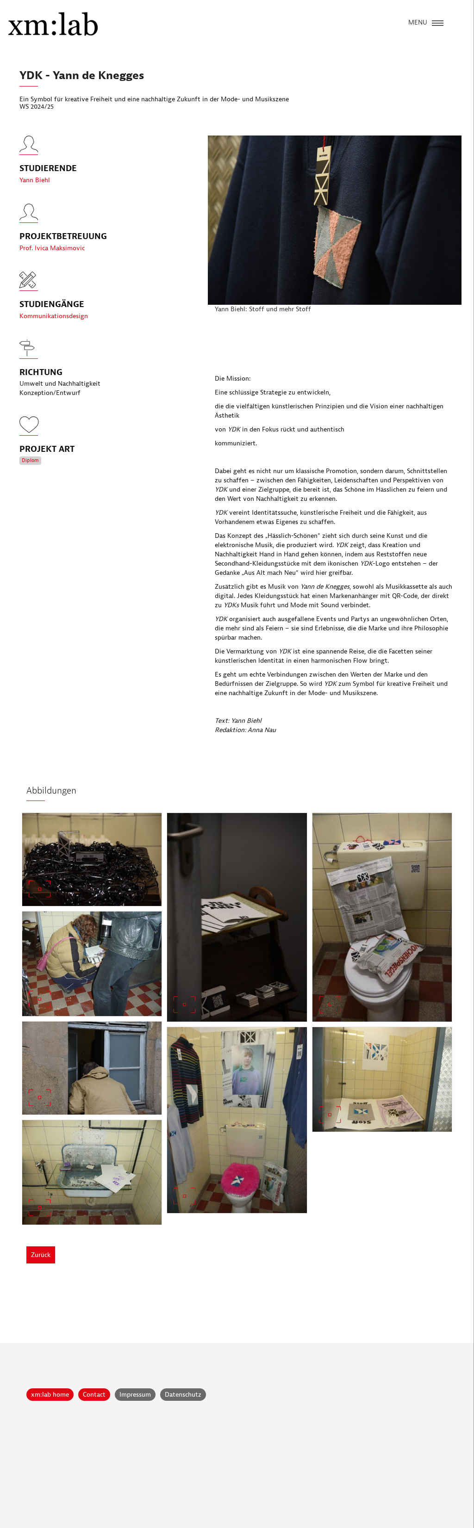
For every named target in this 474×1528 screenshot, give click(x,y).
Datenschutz (183, 1395)
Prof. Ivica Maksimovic (52, 248)
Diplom (30, 460)
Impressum (135, 1395)
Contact (94, 1395)
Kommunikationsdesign (53, 316)
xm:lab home (50, 1395)
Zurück (40, 1255)
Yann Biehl (34, 180)
